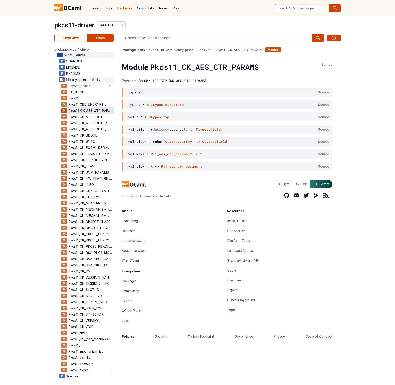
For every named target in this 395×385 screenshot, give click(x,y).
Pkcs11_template (81, 364)
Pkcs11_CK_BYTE (81, 141)
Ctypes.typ (159, 117)
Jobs (125, 320)
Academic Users (134, 250)
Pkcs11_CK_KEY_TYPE (85, 197)
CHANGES (74, 61)
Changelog (130, 221)
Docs (100, 38)
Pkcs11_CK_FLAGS (82, 166)
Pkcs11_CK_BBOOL (82, 135)
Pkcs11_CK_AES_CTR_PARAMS (90, 110)
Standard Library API (243, 260)
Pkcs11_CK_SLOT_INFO (86, 296)
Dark (303, 184)
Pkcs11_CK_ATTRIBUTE (86, 117)
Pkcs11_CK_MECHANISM (87, 203)
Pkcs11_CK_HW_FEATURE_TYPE (90, 178)
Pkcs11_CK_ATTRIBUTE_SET (90, 123)
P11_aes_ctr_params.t (171, 154)
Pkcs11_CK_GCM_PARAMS (88, 172)
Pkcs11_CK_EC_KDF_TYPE (88, 160)
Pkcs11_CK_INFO (81, 185)
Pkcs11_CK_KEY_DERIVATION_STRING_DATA (90, 191)
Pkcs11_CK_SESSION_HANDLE (90, 277)
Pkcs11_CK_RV (79, 271)
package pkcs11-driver (72, 49)
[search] (335, 8)
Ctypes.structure (167, 104)
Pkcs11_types (78, 370)
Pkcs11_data (77, 333)
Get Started (236, 231)
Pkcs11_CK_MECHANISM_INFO (90, 209)
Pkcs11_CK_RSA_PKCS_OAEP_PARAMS (90, 259)
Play (176, 8)
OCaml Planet (132, 311)
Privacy (279, 336)
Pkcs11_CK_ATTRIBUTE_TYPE (90, 129)
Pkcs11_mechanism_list (85, 351)
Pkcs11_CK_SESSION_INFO (89, 283)
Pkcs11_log (76, 345)
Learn (95, 8)
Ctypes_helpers (79, 86)
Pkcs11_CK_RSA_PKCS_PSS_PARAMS (90, 265)
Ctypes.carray (178, 141)
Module (273, 49)
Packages (124, 8)
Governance (244, 336)
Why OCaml (130, 260)
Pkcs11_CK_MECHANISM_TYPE (90, 216)
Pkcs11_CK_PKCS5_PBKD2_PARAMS (90, 234)
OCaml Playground (241, 300)
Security (161, 336)
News (163, 8)
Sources (72, 376)
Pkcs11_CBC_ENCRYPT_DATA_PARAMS (88, 104)
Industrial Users (133, 241)
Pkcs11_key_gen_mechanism (89, 339)
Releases (128, 231)
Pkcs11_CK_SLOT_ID (83, 290)
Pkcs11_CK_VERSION (84, 320)
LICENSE (73, 67)
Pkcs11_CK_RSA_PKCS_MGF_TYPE (90, 253)
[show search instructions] (334, 38)
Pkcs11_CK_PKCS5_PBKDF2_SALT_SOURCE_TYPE (90, 246)
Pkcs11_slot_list (80, 358)
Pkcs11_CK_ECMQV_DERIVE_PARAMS (90, 154)
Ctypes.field (208, 129)
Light (286, 184)
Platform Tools (238, 241)
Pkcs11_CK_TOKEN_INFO (87, 302)
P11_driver (75, 92)
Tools (108, 8)
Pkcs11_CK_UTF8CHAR (86, 314)
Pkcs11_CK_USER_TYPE (86, 308)
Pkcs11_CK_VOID (81, 327)
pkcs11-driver (74, 25)
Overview (71, 38)
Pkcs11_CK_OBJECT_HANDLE (90, 228)
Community (145, 8)
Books (232, 270)
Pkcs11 (73, 98)
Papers (232, 290)
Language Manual (240, 250)
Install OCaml (237, 221)
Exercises (234, 280)
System (324, 184)
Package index (134, 50)
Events (127, 301)
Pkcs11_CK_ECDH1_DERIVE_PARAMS (90, 148)
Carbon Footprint (201, 336)
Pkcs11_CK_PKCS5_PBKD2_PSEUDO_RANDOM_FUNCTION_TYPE (90, 240)
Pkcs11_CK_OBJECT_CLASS (89, 222)
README (73, 73)
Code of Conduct (319, 336)
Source (326, 64)
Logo (231, 310)
